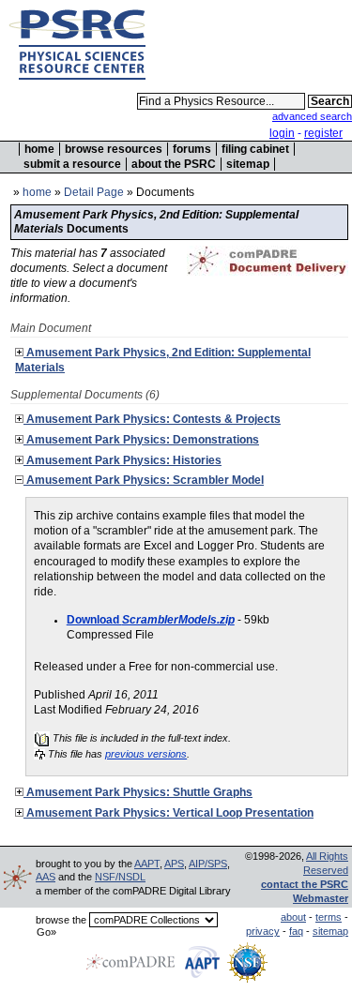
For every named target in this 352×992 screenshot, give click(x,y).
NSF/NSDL (120, 876)
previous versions (146, 753)
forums (192, 149)
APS (174, 863)
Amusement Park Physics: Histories (122, 460)
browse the (61, 919)
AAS (45, 876)
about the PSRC (173, 164)
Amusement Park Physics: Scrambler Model (143, 480)
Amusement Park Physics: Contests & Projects (152, 419)
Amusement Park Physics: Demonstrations (141, 439)
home (39, 149)
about (293, 917)
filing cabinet (255, 149)
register (323, 133)
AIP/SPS (208, 863)
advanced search (312, 116)
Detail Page (94, 192)
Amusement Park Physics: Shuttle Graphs (138, 792)
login (282, 133)
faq (296, 931)
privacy (263, 931)
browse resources (113, 149)
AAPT (147, 863)
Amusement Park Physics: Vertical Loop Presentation (168, 813)
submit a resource (72, 164)
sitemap (247, 164)
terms (328, 917)
